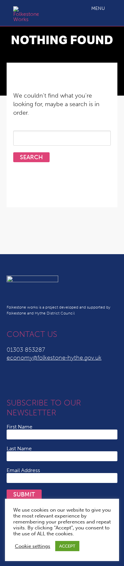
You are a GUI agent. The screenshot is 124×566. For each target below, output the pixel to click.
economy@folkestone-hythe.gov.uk (54, 357)
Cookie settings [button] (32, 546)
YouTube (39, 380)
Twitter (13, 380)
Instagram (65, 380)
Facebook (52, 380)
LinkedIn (26, 380)
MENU (98, 8)
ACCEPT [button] (67, 546)
